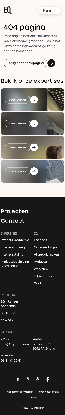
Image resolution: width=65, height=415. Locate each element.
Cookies (32, 397)
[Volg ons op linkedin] (17, 379)
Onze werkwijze (45, 247)
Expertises (9, 233)
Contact (13, 220)
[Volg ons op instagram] (27, 379)
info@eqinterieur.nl (15, 344)
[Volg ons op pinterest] (37, 379)
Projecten (14, 211)
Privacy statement (48, 391)
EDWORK (7, 320)
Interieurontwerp (13, 247)
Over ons (40, 240)
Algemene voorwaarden (19, 391)
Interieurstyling (12, 254)
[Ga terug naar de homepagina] (34, 10)
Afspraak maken (46, 254)
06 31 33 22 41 (11, 360)
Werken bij (41, 269)
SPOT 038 (8, 313)
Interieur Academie (15, 240)
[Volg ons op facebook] (47, 379)
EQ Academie (44, 276)
